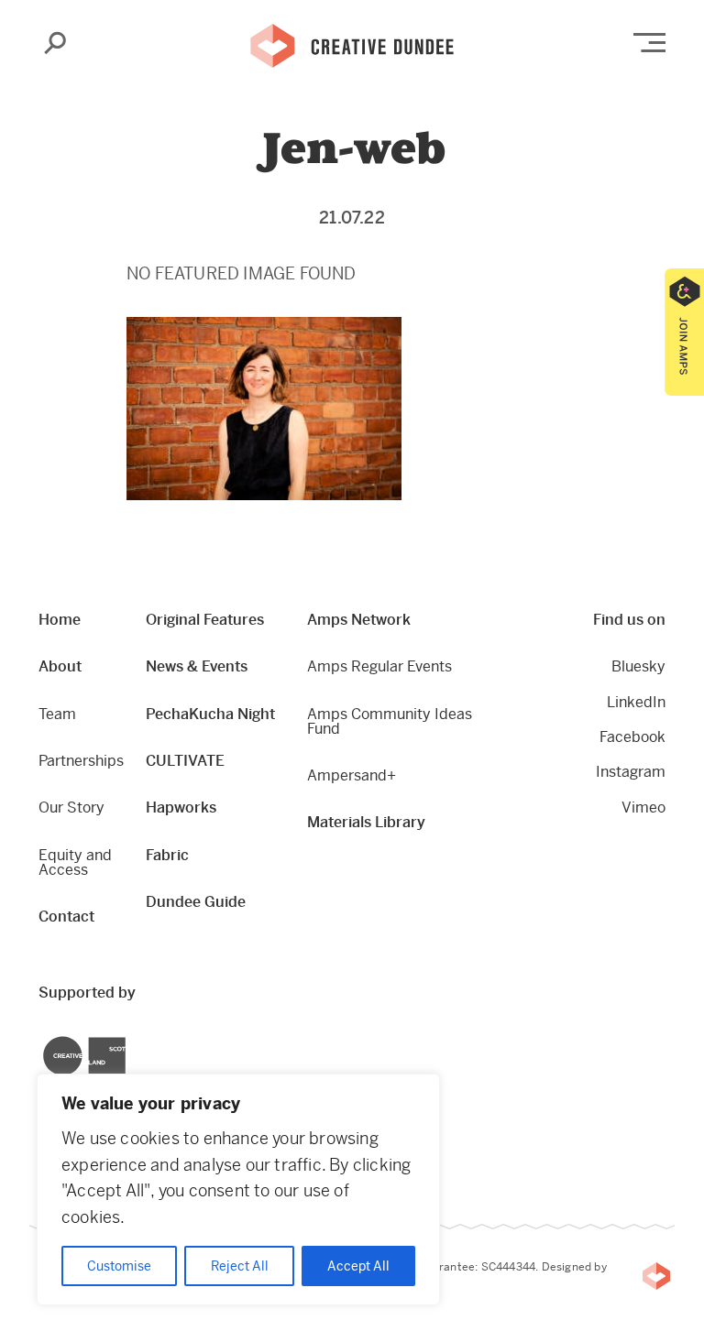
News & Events (197, 666)
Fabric (167, 855)
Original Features (205, 619)
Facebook (633, 737)
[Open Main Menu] (649, 42)
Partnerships (81, 760)
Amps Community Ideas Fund (389, 721)
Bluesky (638, 666)
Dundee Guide (196, 901)
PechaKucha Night (210, 714)
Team (57, 714)
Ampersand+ (351, 775)
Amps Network (359, 619)
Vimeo (644, 807)
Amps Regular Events (379, 666)
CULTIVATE (185, 760)
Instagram (631, 771)
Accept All (358, 1266)
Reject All (240, 1266)
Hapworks (181, 807)
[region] (238, 1189)
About (60, 666)
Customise (119, 1266)
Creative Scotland (43, 1039)
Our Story (71, 807)
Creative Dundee (352, 44)
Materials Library (366, 822)
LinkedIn (636, 702)
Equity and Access (75, 862)
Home (59, 619)
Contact (66, 916)
